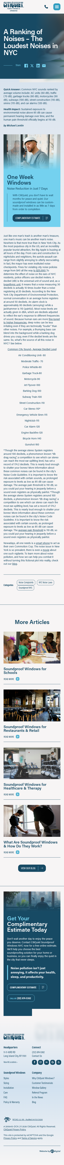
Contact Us (37, 1056)
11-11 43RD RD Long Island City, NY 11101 (15, 1054)
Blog (34, 1102)
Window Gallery (39, 1087)
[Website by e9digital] (49, 1152)
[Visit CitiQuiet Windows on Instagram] (40, 1062)
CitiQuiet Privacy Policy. (15, 1129)
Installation (9, 1087)
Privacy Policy (10, 1138)
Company (37, 1072)
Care (6, 1092)
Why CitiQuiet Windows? (43, 1078)
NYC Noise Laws (45, 582)
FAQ (5, 1097)
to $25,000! (39, 270)
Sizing (6, 1083)
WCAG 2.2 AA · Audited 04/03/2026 (27, 1119)
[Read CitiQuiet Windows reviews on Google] (52, 1062)
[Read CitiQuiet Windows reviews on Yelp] (58, 1062)
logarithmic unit (12, 284)
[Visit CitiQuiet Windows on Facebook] (34, 1062)
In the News (37, 1097)
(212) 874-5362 (38, 1052)
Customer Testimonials (42, 1083)
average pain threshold (30, 530)
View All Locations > (10, 1062)
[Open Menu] (56, 6)
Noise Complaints (26, 582)
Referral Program (39, 1092)
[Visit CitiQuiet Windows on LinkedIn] (46, 1062)
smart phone (43, 543)
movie (46, 550)
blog (14, 563)
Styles (6, 1078)
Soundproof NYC (25, 587)
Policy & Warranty (12, 1102)
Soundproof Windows (14, 1072)
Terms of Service (29, 1138)
